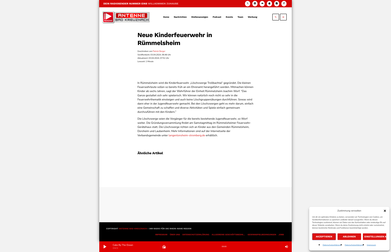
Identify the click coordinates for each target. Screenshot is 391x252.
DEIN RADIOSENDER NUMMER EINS (140, 3)
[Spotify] (255, 3)
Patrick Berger (159, 51)
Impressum (371, 245)
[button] (384, 210)
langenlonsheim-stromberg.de (187, 135)
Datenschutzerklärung (332, 245)
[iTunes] (269, 3)
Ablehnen (349, 236)
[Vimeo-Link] (126, 17)
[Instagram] (276, 3)
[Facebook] (284, 3)
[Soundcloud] (262, 3)
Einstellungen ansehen (375, 236)
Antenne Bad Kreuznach (133, 229)
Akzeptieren (324, 236)
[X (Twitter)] (247, 3)
